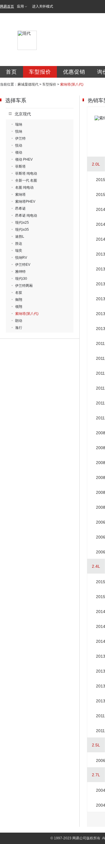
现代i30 (21, 279)
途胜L (19, 237)
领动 (18, 152)
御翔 (18, 300)
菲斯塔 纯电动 (26, 173)
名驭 (18, 293)
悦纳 (18, 131)
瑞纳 (18, 124)
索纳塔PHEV (25, 201)
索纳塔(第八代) (26, 314)
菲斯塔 (20, 166)
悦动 (18, 145)
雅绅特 (20, 272)
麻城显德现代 (28, 84)
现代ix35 (22, 230)
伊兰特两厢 (24, 286)
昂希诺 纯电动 (26, 215)
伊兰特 (20, 138)
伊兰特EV (22, 265)
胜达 (18, 244)
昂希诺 (20, 208)
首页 (11, 72)
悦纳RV (21, 258)
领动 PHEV (24, 159)
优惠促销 (74, 72)
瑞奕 (18, 251)
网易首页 (7, 6)
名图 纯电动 (24, 187)
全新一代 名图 (26, 180)
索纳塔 (20, 194)
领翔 (18, 307)
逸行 (18, 328)
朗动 (18, 321)
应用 (20, 6)
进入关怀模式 (42, 6)
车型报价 (40, 72)
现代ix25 (22, 222)
